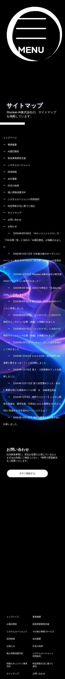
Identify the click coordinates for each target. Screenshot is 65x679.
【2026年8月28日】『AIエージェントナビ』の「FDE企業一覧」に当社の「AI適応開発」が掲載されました (32, 240)
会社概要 (12, 178)
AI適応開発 (13, 151)
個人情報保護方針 (17, 192)
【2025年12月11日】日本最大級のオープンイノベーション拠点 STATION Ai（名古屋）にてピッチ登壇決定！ (32, 260)
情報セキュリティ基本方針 (17, 665)
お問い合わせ (14, 219)
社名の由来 (13, 185)
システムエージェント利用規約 (23, 199)
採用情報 (12, 172)
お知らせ (12, 226)
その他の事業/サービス (43, 631)
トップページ (10, 137)
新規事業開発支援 (17, 158)
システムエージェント (19, 165)
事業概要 (12, 144)
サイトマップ (14, 212)
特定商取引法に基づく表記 (21, 206)
